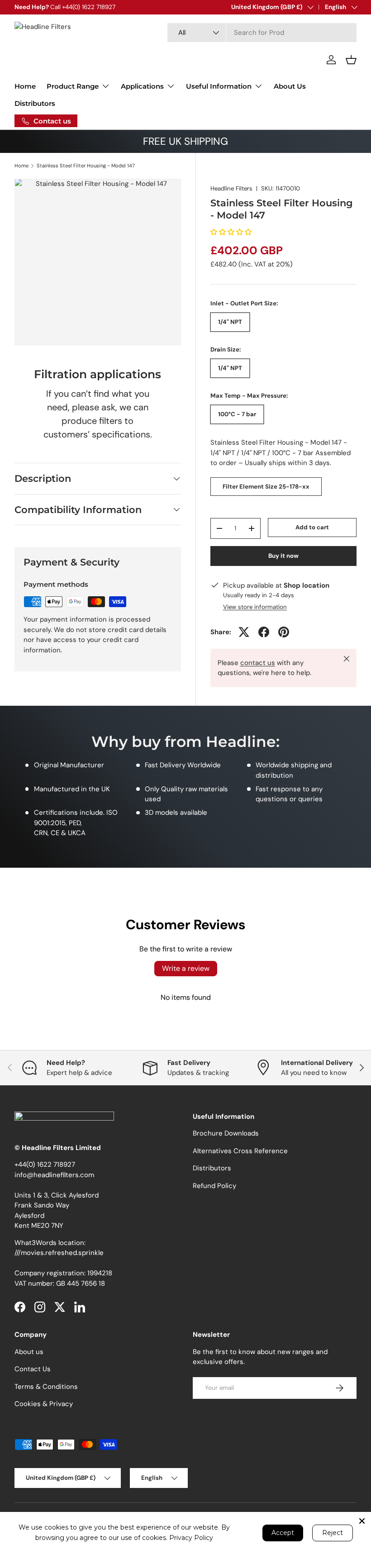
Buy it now (283, 556)
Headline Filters (231, 188)
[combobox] (262, 32)
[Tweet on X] (244, 632)
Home (25, 86)
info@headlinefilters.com (54, 1174)
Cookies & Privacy (43, 1403)
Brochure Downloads (226, 1133)
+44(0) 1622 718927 (44, 1164)
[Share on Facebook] (264, 632)
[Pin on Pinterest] (284, 632)
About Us (290, 86)
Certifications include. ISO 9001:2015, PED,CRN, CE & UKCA (76, 822)
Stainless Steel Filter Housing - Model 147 (86, 165)
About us (28, 1351)
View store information (255, 607)
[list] (98, 262)
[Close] (361, 1520)
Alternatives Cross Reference (240, 1150)
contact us (257, 662)
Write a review (185, 968)
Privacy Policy (191, 1538)
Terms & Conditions (46, 1386)
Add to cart (312, 527)
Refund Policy (214, 1185)
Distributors (34, 103)
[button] (351, 60)
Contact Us (32, 1368)
